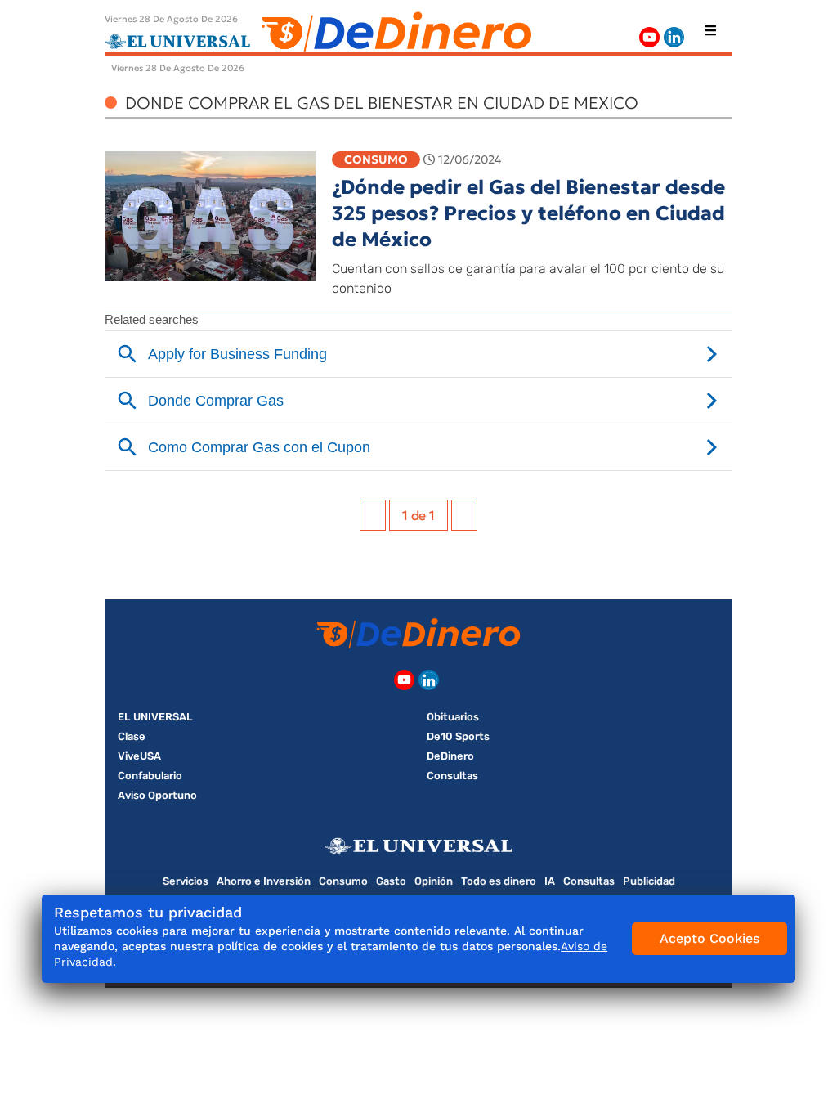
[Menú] (710, 30)
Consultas (452, 775)
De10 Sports (458, 736)
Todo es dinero (498, 881)
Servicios (185, 881)
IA (549, 881)
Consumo (376, 159)
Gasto (391, 881)
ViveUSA (139, 756)
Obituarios (453, 717)
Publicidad (649, 881)
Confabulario (150, 775)
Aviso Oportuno (157, 795)
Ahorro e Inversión (264, 881)
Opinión (433, 881)
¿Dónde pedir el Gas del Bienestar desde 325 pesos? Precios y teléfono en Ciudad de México (528, 213)
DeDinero (450, 756)
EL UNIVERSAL (155, 717)
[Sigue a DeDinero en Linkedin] (674, 37)
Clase (131, 736)
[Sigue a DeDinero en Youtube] (649, 37)
